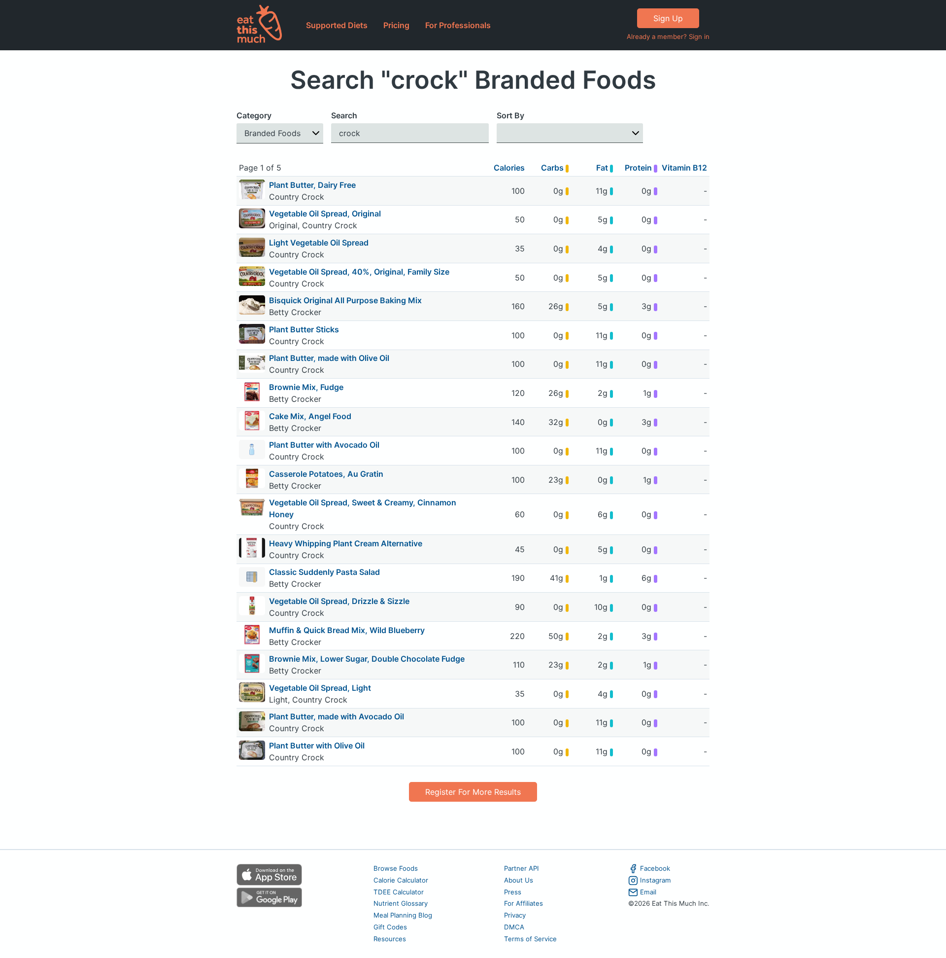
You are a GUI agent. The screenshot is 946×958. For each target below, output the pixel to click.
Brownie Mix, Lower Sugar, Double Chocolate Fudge (367, 659)
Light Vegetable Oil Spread (319, 243)
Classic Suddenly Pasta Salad (324, 572)
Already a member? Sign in (668, 36)
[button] (279, 133)
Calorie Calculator (400, 880)
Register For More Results (473, 792)
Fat (603, 168)
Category (253, 115)
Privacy (515, 915)
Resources (389, 939)
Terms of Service (530, 939)
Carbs (553, 168)
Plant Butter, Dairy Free (312, 185)
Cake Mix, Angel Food (310, 416)
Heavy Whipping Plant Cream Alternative (345, 543)
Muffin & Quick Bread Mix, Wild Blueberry (347, 630)
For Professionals (458, 25)
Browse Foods (395, 868)
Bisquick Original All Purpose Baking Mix (345, 300)
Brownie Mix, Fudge (306, 387)
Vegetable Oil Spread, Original (325, 213)
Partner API (521, 868)
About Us (518, 880)
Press (512, 892)
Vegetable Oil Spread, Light (320, 688)
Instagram (655, 880)
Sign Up (668, 18)
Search (344, 115)
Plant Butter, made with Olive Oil (329, 358)
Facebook (655, 868)
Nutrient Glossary (400, 903)
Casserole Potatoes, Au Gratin (326, 474)
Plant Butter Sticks (304, 329)
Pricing (396, 25)
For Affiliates (523, 903)
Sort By (510, 115)
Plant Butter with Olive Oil (317, 745)
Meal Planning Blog (402, 915)
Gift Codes (390, 927)
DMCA (514, 927)
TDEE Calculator (398, 892)
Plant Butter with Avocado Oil (324, 445)
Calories (509, 168)
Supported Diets (337, 25)
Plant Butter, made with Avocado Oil (336, 716)
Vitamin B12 (684, 168)
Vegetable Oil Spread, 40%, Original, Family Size (359, 272)
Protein (639, 168)
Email (648, 892)
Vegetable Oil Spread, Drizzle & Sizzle (339, 601)
